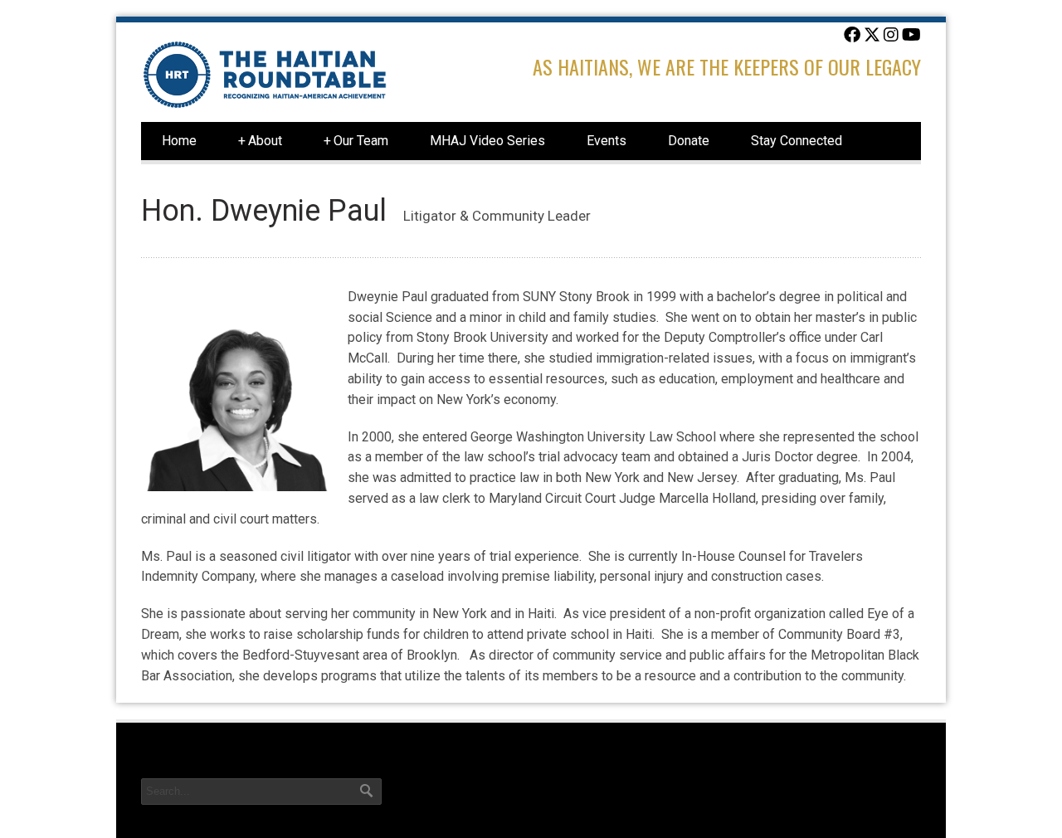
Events (606, 141)
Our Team (356, 141)
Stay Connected (796, 141)
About (260, 141)
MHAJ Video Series (487, 141)
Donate (688, 141)
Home (179, 141)
